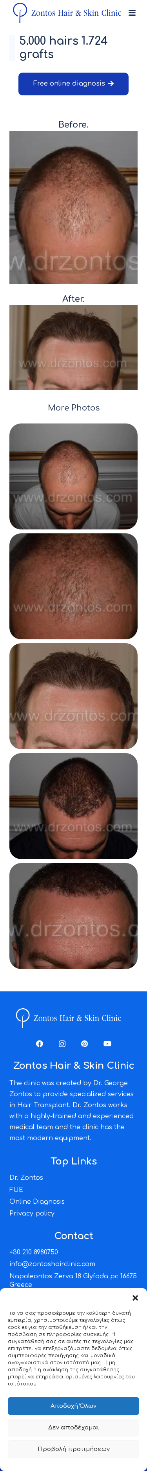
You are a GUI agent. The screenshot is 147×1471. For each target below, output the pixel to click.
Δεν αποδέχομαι (73, 1427)
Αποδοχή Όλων (73, 1406)
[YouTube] (107, 1043)
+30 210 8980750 (33, 1252)
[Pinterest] (84, 1043)
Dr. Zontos (26, 1177)
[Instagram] (62, 1044)
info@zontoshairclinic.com (52, 1264)
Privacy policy (31, 1213)
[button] (135, 1298)
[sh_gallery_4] (73, 806)
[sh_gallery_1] (73, 476)
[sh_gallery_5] (73, 916)
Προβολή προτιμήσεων (74, 1449)
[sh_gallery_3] (73, 696)
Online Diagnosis (37, 1201)
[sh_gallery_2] (73, 586)
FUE (16, 1190)
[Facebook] (39, 1043)
